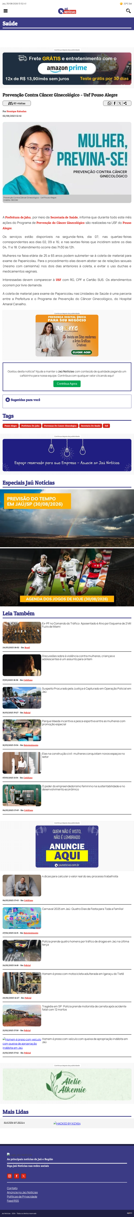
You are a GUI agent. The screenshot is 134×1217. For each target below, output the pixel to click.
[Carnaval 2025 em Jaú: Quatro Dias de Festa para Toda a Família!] (22, 928)
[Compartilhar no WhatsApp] (109, 103)
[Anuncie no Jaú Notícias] (67, 866)
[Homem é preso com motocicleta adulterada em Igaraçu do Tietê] (22, 993)
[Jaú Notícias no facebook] (16, 1176)
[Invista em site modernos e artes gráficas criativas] (67, 355)
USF (58, 280)
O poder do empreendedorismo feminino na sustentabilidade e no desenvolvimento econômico (83, 788)
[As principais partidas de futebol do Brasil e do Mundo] (67, 605)
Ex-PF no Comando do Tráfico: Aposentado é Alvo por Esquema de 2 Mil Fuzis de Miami (86, 625)
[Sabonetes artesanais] (67, 1099)
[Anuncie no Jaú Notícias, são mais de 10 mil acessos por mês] (67, 470)
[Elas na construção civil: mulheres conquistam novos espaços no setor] (22, 773)
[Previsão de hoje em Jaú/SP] (67, 546)
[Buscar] (128, 10)
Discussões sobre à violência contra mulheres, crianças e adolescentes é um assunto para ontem (78, 657)
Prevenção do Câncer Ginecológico (60, 223)
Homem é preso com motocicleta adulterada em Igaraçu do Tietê (83, 973)
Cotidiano (28, 680)
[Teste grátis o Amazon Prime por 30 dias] (67, 84)
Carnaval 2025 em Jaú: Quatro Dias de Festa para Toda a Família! (83, 908)
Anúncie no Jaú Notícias (22, 1192)
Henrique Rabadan (16, 111)
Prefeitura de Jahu (18, 217)
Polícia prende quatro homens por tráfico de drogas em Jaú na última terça (85, 943)
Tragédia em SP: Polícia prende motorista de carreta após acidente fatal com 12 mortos (84, 1008)
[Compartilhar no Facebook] (114, 103)
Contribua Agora (67, 383)
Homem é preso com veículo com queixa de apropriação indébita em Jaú (85, 1040)
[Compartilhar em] (125, 103)
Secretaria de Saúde (64, 217)
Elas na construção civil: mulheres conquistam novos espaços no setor (83, 755)
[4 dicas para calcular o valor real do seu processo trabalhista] (22, 895)
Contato (12, 1188)
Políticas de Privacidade (22, 1196)
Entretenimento (31, 745)
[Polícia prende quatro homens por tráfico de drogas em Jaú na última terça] (22, 960)
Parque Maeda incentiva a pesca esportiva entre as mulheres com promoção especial (83, 722)
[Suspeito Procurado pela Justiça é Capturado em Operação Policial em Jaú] (22, 707)
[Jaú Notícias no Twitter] (23, 1176)
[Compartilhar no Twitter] (119, 103)
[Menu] (5, 10)
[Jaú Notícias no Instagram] (9, 1176)
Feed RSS (13, 1201)
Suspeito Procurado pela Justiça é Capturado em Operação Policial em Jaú (86, 690)
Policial (27, 712)
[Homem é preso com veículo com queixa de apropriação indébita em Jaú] (22, 1048)
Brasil (27, 647)
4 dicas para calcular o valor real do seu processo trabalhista (80, 876)
